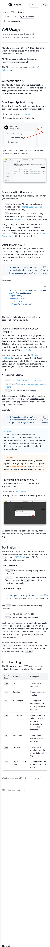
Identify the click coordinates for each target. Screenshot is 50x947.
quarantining (19, 219)
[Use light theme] (43, 5)
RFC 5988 (20, 557)
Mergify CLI (26, 350)
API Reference (18, 466)
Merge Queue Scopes (32, 207)
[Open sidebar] (4, 4)
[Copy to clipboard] (44, 267)
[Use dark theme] (46, 5)
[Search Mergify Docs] (34, 4)
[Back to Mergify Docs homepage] (17, 5)
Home (5, 12)
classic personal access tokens (26, 380)
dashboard (26, 114)
